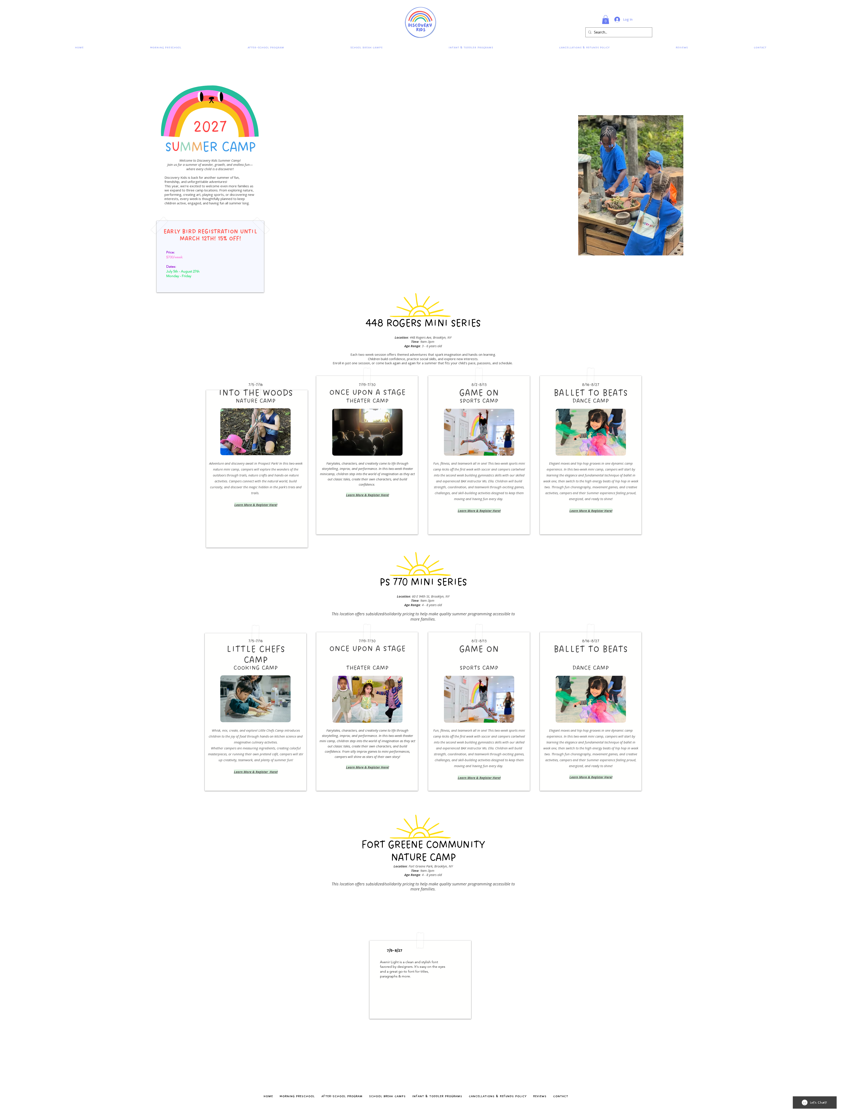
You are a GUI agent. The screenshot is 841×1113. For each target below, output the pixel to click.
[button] (605, 19)
